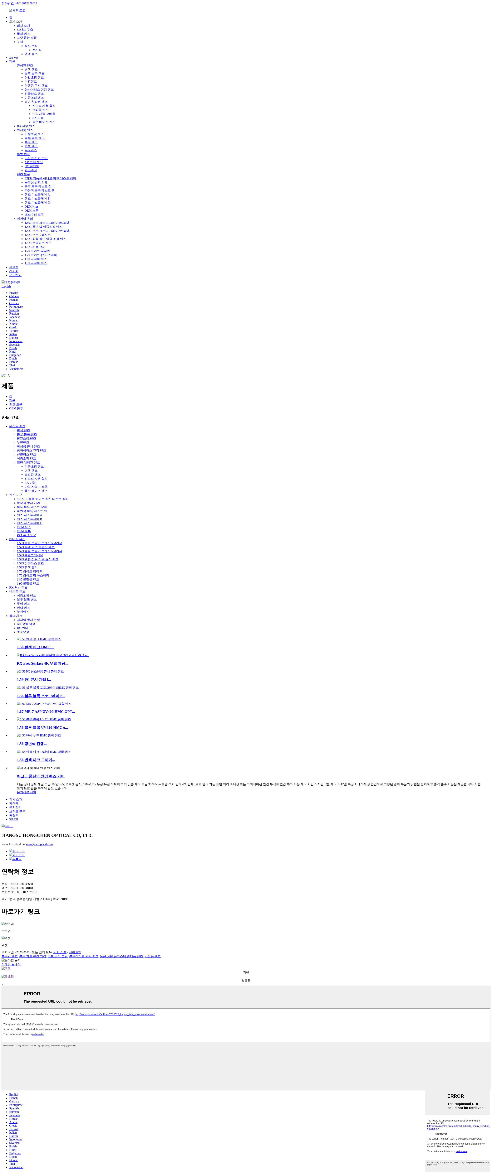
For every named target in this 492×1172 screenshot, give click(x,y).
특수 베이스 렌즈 (43, 121)
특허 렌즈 (23, 33)
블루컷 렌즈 (10, 956)
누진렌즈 (31, 81)
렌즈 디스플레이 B (37, 198)
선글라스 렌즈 (34, 93)
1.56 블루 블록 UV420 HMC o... (42, 728)
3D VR (13, 57)
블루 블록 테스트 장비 (40, 186)
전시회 (37, 49)
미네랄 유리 (25, 218)
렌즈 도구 (23, 174)
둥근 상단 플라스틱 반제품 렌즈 (121, 956)
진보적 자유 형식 (43, 105)
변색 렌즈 (31, 69)
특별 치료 (23, 154)
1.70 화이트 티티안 (37, 251)
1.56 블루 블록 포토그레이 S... (41, 696)
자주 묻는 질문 (27, 37)
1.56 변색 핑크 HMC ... (35, 647)
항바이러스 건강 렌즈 (39, 89)
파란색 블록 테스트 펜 (40, 190)
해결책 (13, 815)
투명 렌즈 (31, 142)
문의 (20, 792)
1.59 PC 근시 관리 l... (34, 680)
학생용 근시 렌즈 (36, 85)
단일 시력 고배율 (43, 113)
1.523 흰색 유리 (35, 246)
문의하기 (15, 275)
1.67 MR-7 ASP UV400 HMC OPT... (46, 712)
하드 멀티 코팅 (58, 956)
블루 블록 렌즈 (35, 73)
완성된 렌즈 (25, 65)
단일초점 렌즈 (34, 77)
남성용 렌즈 (153, 956)
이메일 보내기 (11, 964)
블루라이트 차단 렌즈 (83, 956)
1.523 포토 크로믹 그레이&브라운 (47, 230)
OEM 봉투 (31, 210)
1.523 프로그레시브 (38, 234)
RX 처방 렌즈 (26, 126)
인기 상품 (59, 952)
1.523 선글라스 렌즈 (38, 242)
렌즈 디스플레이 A (37, 194)
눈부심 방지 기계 (36, 182)
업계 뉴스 (31, 53)
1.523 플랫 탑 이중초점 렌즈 (43, 226)
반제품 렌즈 (25, 130)
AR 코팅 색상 (34, 162)
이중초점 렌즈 (34, 97)
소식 (20, 41)
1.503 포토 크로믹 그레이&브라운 (47, 222)
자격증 (13, 267)
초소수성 (31, 170)
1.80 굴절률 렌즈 (36, 259)
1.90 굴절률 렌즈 (36, 263)
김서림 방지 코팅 (36, 158)
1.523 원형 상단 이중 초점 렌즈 (45, 238)
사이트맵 (75, 952)
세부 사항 (29, 792)
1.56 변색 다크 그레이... (36, 760)
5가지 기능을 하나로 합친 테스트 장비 (50, 178)
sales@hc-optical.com (39, 844)
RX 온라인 (13, 282)
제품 (12, 61)
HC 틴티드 (32, 166)
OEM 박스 (31, 206)
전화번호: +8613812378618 (19, 3)
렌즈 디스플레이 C (37, 202)
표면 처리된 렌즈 (36, 101)
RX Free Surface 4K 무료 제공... (42, 663)
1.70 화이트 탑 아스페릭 (41, 255)
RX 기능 (38, 117)
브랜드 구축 (25, 29)
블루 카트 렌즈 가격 (32, 956)
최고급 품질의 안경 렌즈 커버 (41, 776)
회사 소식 (31, 45)
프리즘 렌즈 (40, 109)
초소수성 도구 (34, 214)
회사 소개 (23, 25)
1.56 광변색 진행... (32, 744)
